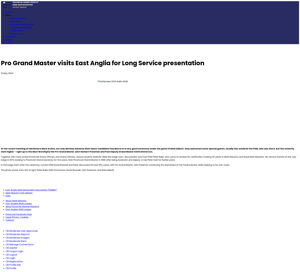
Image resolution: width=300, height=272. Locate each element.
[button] (8, 15)
